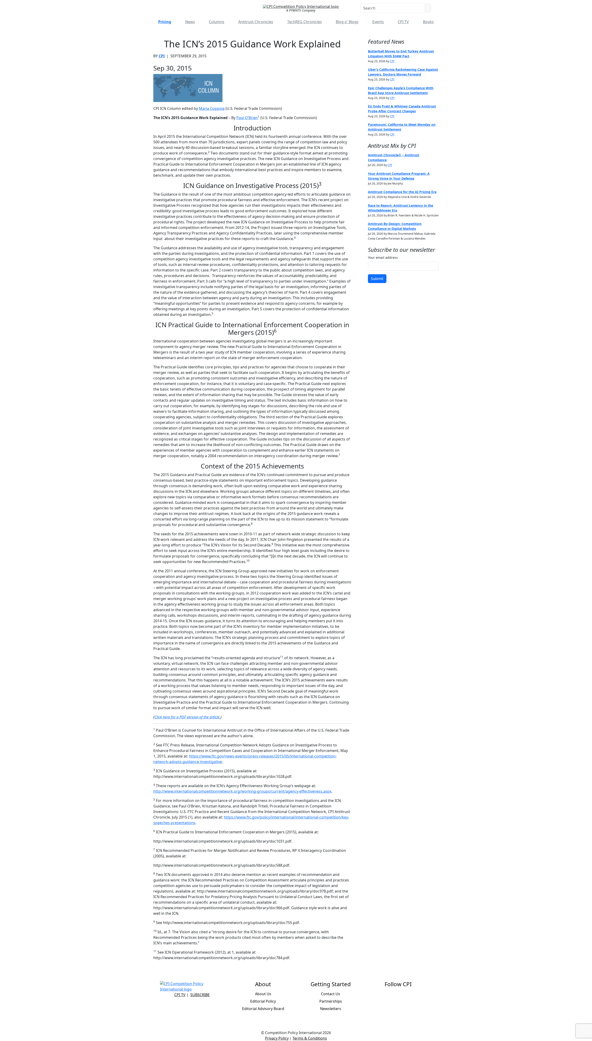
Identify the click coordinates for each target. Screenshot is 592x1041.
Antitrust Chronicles (255, 21)
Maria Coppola (212, 108)
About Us (263, 993)
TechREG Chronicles (304, 21)
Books (428, 21)
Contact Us (330, 993)
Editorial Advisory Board (263, 1008)
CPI (162, 56)
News (190, 21)
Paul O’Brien (247, 117)
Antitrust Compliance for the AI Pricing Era (402, 192)
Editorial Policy (263, 1001)
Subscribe (200, 994)
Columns (216, 21)
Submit (377, 278)
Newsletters (330, 1008)
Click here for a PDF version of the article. (187, 717)
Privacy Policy (277, 1038)
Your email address (383, 257)
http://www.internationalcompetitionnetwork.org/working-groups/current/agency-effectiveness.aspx (242, 791)
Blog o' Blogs (347, 21)
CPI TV (403, 21)
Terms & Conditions (310, 1038)
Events (378, 21)
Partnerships (330, 1001)
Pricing (164, 21)
